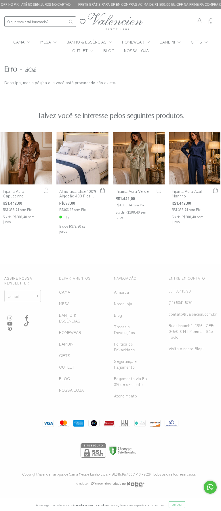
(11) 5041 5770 (181, 302)
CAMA (19, 42)
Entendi (177, 504)
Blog (118, 315)
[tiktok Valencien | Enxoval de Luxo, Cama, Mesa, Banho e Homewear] (26, 323)
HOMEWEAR (133, 42)
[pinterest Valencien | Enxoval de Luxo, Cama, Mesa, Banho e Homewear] (10, 329)
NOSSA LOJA (136, 50)
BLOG (108, 50)
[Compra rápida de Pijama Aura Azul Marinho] (215, 190)
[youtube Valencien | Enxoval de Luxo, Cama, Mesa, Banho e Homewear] (10, 323)
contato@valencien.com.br (193, 314)
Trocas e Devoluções (124, 329)
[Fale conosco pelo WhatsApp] (210, 487)
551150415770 (180, 291)
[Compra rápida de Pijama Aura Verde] (159, 190)
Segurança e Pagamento (125, 364)
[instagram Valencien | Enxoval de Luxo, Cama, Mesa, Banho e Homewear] (10, 317)
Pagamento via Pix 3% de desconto (130, 381)
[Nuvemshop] (94, 484)
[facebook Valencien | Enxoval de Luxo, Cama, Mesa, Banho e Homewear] (26, 317)
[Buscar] (71, 22)
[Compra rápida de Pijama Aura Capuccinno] (46, 190)
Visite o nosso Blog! (186, 348)
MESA (46, 42)
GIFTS (197, 42)
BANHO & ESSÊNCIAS (87, 42)
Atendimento (125, 396)
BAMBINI (168, 42)
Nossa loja (123, 303)
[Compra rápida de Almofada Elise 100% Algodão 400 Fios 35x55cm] (102, 190)
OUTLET (80, 50)
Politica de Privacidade (124, 346)
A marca (121, 292)
